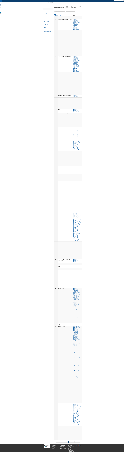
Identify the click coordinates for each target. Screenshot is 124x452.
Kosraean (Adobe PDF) (75, 301)
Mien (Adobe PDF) (75, 368)
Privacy (44, 17)
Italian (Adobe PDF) (75, 202)
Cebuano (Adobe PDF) (75, 340)
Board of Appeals (45, 16)
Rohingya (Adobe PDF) (75, 225)
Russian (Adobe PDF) (75, 26)
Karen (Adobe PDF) (75, 204)
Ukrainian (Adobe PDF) (75, 70)
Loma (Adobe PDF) (75, 364)
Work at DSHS (53, 447)
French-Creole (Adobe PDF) (76, 196)
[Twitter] (77, 445)
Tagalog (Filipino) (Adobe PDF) (76, 233)
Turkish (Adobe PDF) (75, 236)
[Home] (1, 1)
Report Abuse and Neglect (54, 449)
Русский (73, 446)
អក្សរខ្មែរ (70, 448)
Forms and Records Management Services (47, 9)
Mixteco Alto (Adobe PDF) (76, 369)
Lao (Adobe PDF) (75, 25)
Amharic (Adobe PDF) (75, 58)
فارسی (73, 450)
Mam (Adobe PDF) (75, 214)
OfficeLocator (0, 5)
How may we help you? (110, 0)
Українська (72, 449)
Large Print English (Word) (76, 326)
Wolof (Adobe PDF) (75, 240)
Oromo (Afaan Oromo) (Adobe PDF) (77, 138)
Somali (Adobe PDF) (75, 27)
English (69, 446)
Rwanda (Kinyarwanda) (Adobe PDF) (77, 228)
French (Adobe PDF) (75, 134)
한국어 (71, 447)
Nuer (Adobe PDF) (75, 218)
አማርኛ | (71, 450)
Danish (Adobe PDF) (75, 192)
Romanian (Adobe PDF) (76, 87)
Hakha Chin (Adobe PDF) (76, 199)
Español (71, 446)
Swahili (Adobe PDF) (75, 232)
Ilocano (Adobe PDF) (75, 201)
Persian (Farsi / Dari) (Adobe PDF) (77, 65)
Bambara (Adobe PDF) (75, 185)
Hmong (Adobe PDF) (75, 351)
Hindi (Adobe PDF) (75, 200)
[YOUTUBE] (1, 11)
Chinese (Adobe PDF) (75, 23)
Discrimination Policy (46, 30)
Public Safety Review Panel (46, 21)
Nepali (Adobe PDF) (75, 217)
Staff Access (53, 446)
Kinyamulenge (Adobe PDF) (76, 206)
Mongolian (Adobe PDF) (76, 304)
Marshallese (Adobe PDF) (76, 120)
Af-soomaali (69, 449)
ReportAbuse (0, 7)
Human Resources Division (46, 26)
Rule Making (61, 449)
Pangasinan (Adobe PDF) (76, 374)
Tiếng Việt (69, 450)
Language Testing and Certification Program (47, 24)
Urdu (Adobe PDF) (75, 238)
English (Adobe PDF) (75, 17)
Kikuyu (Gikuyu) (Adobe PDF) (76, 357)
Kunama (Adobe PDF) (75, 208)
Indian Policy (45, 27)
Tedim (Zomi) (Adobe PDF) (76, 318)
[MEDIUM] (1, 13)
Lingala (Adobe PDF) (75, 64)
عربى (69, 448)
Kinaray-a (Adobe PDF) (75, 205)
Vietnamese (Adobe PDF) (76, 29)
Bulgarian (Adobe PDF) (75, 187)
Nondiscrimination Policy (62, 446)
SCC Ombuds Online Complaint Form (47, 31)
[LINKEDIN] (1, 12)
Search (123, 0)
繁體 (70, 447)
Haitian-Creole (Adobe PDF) (76, 198)
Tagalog (69, 451)
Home (44, 2)
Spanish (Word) (75, 146)
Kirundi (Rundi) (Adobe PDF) (76, 299)
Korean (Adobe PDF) (75, 24)
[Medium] (80, 445)
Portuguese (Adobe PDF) (76, 141)
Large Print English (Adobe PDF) (77, 327)
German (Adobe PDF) (75, 347)
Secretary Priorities (46, 13)
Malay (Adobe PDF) (75, 213)
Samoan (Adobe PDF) (75, 229)
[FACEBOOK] (1, 8)
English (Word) (75, 16)
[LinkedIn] (79, 445)
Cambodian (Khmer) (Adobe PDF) (77, 22)
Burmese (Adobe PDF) (75, 131)
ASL (74, 451)
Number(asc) (56, 15)
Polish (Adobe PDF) (75, 377)
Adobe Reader (61, 447)
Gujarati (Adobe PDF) (75, 197)
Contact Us (53, 448)
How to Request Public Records (47, 20)
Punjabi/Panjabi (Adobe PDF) (76, 66)
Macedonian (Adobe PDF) (76, 212)
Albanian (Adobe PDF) (75, 331)
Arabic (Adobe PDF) (75, 21)
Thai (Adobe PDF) (75, 234)
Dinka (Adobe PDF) (75, 193)
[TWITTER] (1, 10)
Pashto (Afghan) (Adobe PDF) (76, 139)
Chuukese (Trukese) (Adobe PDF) (77, 191)
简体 (68, 447)
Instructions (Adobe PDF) (76, 111)
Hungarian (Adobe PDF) (76, 352)
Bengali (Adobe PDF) (75, 186)
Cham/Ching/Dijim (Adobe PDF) (76, 341)
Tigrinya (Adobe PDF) (75, 147)
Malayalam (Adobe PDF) (76, 365)
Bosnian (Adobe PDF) (75, 336)
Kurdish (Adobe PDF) (75, 209)
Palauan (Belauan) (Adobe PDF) (76, 220)
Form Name (59, 15)
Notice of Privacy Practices (63, 448)
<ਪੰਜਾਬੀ (72, 448)
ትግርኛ (73, 451)
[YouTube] (78, 445)
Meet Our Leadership (46, 12)
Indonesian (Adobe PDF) (76, 354)
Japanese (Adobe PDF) (75, 135)
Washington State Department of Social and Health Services (9, 0)
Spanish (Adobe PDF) (75, 28)
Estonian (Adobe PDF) (75, 194)
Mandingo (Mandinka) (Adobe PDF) (77, 215)
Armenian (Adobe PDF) (75, 334)
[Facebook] (76, 445)
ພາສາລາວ (71, 451)
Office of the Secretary (47, 2)
